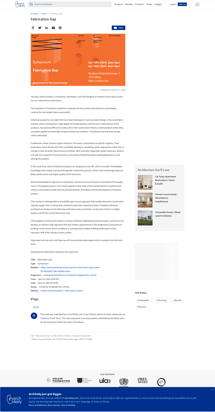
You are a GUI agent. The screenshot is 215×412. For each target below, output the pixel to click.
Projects (119, 4)
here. (76, 252)
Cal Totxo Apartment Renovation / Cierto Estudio (165, 180)
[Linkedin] (46, 28)
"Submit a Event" (48, 318)
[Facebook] (33, 28)
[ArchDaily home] (20, 4)
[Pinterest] (60, 28)
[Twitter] (40, 28)
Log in (173, 4)
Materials (178, 300)
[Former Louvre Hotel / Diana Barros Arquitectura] (145, 200)
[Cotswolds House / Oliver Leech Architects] (145, 218)
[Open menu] (197, 4)
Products (139, 4)
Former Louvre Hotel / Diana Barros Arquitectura (166, 198)
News (149, 4)
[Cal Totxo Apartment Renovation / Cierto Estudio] (145, 182)
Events (36, 307)
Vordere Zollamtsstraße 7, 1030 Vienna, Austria (61, 290)
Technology (161, 300)
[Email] (53, 28)
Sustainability (143, 300)
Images (158, 4)
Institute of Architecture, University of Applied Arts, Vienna (70, 275)
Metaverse (141, 306)
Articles (129, 4)
